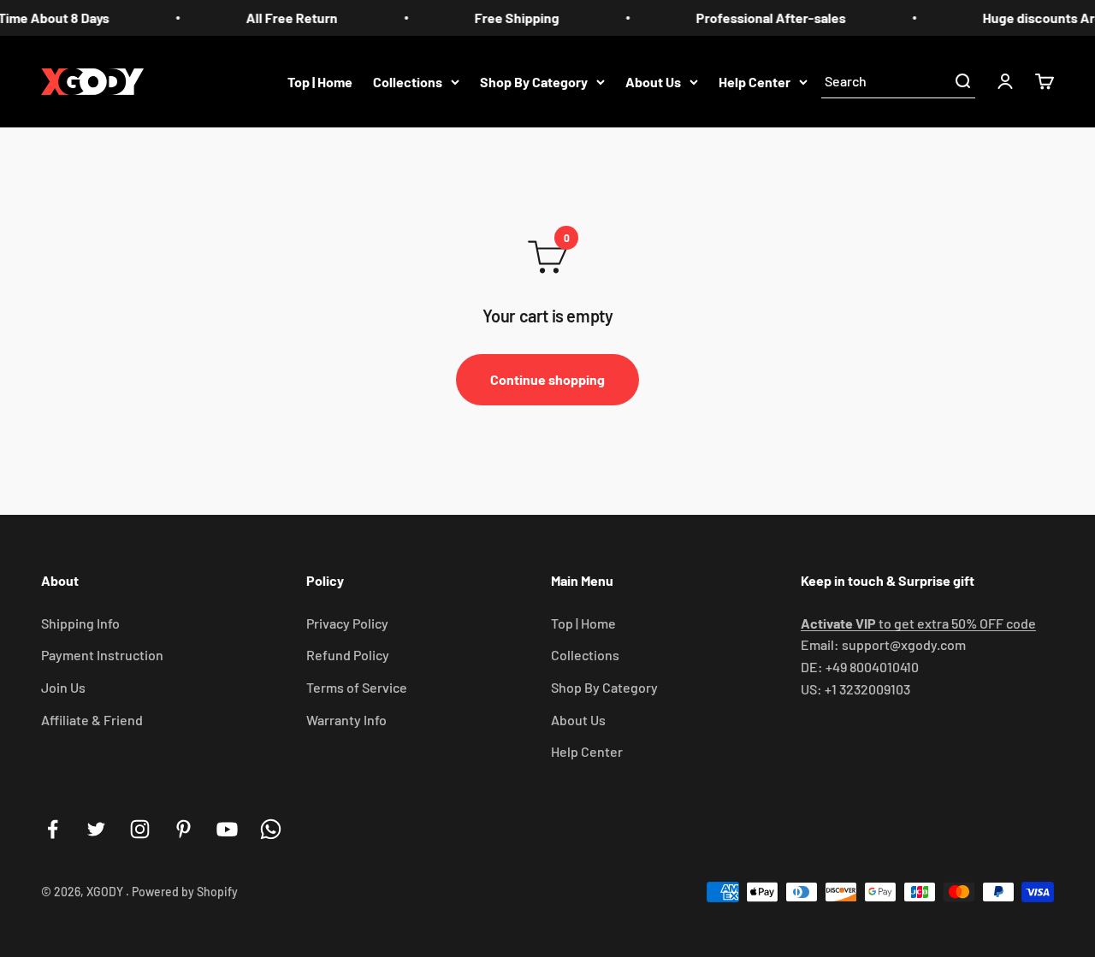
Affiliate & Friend (92, 720)
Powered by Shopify (185, 891)
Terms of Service (356, 687)
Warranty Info (346, 720)
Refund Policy (347, 655)
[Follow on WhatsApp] (270, 829)
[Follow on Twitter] (96, 829)
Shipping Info (80, 623)
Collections (407, 81)
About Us (653, 81)
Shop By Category (534, 81)
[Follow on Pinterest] (183, 829)
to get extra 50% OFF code (918, 623)
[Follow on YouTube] (227, 829)
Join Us (63, 687)
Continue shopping (547, 379)
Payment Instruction (102, 655)
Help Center (754, 81)
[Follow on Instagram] (139, 829)
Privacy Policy (347, 623)
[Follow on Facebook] (52, 829)
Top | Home (319, 81)
